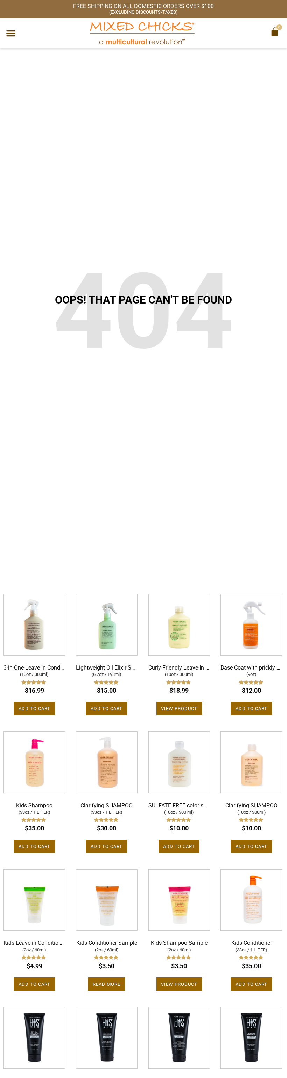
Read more (106, 984)
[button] (11, 33)
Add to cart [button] (34, 708)
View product (179, 708)
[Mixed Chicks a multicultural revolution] (142, 33)
